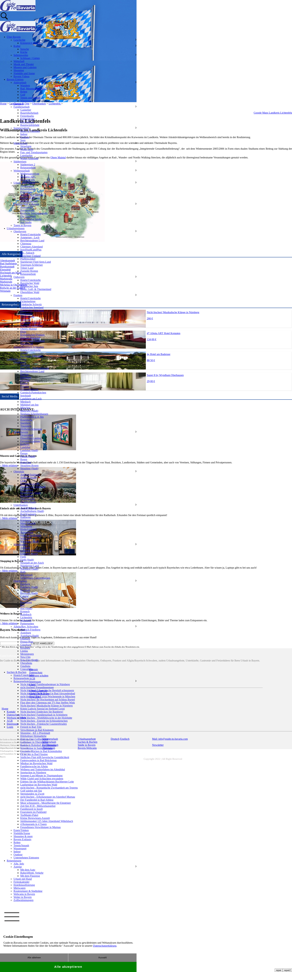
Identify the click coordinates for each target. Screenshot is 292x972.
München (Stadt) (29, 410)
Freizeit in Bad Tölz (31, 726)
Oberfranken (20, 581)
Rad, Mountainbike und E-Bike (37, 88)
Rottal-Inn (25, 462)
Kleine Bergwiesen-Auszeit (35, 818)
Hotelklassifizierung (24, 885)
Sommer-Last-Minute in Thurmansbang (41, 775)
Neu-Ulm (25, 657)
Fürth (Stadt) (27, 559)
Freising (24, 386)
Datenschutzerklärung (104, 945)
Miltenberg (26, 526)
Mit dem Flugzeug (30, 875)
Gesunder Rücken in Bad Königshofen (41, 751)
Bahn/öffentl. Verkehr (31, 872)
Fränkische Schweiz (31, 304)
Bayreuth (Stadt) (29, 593)
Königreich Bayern (30, 43)
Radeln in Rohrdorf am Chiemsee (38, 745)
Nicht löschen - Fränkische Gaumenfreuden (43, 723)
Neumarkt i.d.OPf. (30, 483)
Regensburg (26, 489)
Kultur (17, 46)
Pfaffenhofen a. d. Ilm (32, 416)
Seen (23, 140)
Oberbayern (20, 231)
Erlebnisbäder (27, 119)
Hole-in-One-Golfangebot (34, 739)
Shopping (19, 70)
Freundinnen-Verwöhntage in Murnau (40, 827)
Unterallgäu (26, 669)
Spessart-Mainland (30, 337)
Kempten (25, 647)
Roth (23, 571)
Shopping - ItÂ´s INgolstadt (35, 733)
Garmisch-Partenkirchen (33, 392)
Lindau (24, 650)
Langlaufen (26, 155)
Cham (23, 480)
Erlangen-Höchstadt (31, 550)
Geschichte (19, 40)
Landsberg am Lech (31, 398)
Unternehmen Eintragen (26, 857)
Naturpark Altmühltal (31, 325)
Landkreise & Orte (17, 359)
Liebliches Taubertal (31, 322)
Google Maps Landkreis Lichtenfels (273, 112)
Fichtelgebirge (27, 301)
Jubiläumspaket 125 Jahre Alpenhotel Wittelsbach (46, 821)
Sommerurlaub (21, 128)
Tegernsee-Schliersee (31, 264)
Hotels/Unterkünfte (30, 234)
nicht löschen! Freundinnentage (37, 687)
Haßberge (25, 319)
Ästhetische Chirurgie (31, 195)
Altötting (25, 365)
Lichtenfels (26, 617)
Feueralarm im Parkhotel (33, 812)
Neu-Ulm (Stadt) (29, 660)
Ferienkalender (21, 881)
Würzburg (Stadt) (29, 541)
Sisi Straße (26, 222)
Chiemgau (25, 243)
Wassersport (26, 100)
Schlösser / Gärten (30, 58)
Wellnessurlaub (22, 170)
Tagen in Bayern (22, 225)
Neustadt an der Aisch (32, 562)
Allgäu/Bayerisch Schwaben (29, 347)
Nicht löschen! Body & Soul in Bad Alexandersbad (47, 693)
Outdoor (24, 137)
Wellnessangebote (29, 173)
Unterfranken (21, 505)
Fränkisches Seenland (31, 307)
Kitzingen (25, 520)
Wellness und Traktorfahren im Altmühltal (42, 769)
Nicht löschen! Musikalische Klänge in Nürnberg (46, 705)
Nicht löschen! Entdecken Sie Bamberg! (41, 711)
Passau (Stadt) (27, 456)
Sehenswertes (21, 55)
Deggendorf (26, 435)
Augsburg (25, 632)
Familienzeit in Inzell (31, 809)
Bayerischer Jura (29, 286)
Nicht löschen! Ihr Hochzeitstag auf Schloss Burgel (47, 699)
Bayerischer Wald (29, 283)
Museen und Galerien (25, 67)
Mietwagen (20, 888)
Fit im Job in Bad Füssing (34, 754)
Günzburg (25, 644)
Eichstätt (24, 380)
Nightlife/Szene (22, 833)
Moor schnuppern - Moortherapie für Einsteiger (45, 802)
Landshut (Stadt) (29, 450)
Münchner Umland (30, 255)
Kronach (25, 611)
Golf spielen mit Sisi (31, 790)
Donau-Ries (26, 641)
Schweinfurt (26, 532)
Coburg (24, 596)
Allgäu (24, 353)
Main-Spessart (27, 523)
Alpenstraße (26, 207)
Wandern (25, 85)
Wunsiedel (25, 620)
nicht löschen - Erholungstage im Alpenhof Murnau (47, 796)
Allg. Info (19, 863)
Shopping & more (23, 836)
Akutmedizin (27, 185)
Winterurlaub (20, 143)
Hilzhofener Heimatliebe (33, 736)
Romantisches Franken (32, 334)
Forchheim (26, 602)
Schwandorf (26, 495)
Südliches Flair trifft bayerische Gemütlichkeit (44, 757)
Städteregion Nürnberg (32, 340)
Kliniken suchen (29, 201)
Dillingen (25, 638)
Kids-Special (27, 122)
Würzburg (25, 538)
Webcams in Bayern (24, 894)
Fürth (23, 556)
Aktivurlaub (20, 82)
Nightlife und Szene (24, 73)
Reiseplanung (14, 860)
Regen (23, 459)
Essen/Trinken (21, 830)
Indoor (23, 134)
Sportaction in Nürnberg (33, 772)
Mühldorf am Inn (29, 404)
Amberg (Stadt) (28, 477)
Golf (22, 94)
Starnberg (25, 422)
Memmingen (27, 654)
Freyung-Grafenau (30, 441)
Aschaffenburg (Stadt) (32, 511)
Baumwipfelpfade (29, 125)
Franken (18, 295)
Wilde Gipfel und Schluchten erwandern (41, 778)
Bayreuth (25, 590)
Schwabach (26, 574)
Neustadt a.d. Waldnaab (33, 486)
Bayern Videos (21, 76)
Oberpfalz (19, 471)
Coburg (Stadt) (28, 599)
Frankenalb (26, 313)
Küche (23, 52)
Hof (22, 605)
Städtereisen (20, 161)
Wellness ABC (28, 176)
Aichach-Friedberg (30, 629)
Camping (18, 103)
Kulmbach (25, 614)
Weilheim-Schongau (31, 429)
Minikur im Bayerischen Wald (36, 763)
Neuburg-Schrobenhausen (34, 413)
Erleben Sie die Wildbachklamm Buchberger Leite (47, 781)
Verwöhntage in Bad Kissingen (37, 729)
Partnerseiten (27, 623)
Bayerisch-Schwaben (31, 356)
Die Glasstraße (28, 216)
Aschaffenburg (28, 508)
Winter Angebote (29, 158)
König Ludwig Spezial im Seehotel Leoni (42, 708)
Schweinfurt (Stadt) (30, 535)
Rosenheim (26, 419)
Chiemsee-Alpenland (31, 246)
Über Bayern (14, 36)
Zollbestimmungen (23, 900)
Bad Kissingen (28, 514)
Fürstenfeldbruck (29, 389)
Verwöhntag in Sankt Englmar (36, 748)
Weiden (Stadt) (28, 502)
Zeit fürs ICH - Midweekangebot (37, 805)
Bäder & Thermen (30, 131)
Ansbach (25, 547)
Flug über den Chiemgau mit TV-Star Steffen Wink (47, 702)
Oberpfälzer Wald (29, 292)
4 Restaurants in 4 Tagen (33, 824)
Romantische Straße (31, 219)
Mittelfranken (21, 544)
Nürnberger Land (29, 565)
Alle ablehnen (34, 957)
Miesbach (25, 401)
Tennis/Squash (21, 845)
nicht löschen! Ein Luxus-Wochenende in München (47, 696)
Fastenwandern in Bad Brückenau (38, 760)
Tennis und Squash (30, 97)
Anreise (18, 866)
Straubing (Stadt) (29, 468)
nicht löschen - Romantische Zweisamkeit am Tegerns (49, 787)
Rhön (23, 331)
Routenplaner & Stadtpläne (28, 891)
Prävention (26, 191)
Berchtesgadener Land (32, 240)
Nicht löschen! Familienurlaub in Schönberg (43, 714)
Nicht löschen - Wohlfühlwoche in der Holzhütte (46, 717)
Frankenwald (27, 316)
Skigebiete (25, 146)
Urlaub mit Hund (23, 878)
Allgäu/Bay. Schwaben (26, 626)
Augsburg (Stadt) (29, 635)
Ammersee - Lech (29, 237)
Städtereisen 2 (27, 164)
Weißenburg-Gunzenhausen (35, 578)
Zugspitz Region (29, 271)
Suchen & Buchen (16, 672)
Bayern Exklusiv (22, 839)
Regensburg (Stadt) (30, 492)
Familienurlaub (22, 106)
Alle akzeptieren (68, 966)
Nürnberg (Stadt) (29, 568)
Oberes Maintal (28, 328)
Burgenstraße (27, 210)
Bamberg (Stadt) (29, 587)
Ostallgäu (25, 666)
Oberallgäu (26, 663)
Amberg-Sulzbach (30, 474)
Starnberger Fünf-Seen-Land (35, 261)
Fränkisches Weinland (32, 310)
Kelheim (24, 444)
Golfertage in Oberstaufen (34, 742)
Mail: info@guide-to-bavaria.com (170, 738)
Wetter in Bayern (23, 897)
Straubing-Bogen (29, 465)
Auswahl (102, 957)
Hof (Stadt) (26, 608)
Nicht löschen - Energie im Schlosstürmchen (44, 720)
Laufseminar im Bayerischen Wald (38, 784)
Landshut (25, 447)
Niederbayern (21, 432)
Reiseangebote (28, 167)
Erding (24, 383)
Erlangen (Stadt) (29, 553)
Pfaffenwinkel (27, 258)
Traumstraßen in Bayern (26, 204)
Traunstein (25, 426)
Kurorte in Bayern (30, 198)
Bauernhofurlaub (29, 112)
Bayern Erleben (15, 79)
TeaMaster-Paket (29, 815)
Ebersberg (25, 377)
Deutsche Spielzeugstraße (34, 213)
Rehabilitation (27, 188)
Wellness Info (27, 179)
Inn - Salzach (27, 252)
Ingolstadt (25, 395)
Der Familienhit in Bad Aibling (36, 799)
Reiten (23, 91)
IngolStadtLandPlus (30, 249)
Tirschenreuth (27, 498)
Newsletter (158, 745)
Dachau (24, 374)
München (25, 407)
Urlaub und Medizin (24, 182)
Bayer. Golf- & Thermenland (35, 289)
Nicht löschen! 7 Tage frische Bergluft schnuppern (47, 690)
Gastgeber (25, 109)
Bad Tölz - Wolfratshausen (34, 368)
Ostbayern (19, 277)
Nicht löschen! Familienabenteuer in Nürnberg (45, 684)
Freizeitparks (27, 115)
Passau (24, 453)
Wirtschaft (19, 61)
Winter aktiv (26, 149)
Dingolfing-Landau (30, 438)
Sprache (24, 49)
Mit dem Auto (27, 869)
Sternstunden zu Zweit (32, 793)
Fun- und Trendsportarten (33, 152)
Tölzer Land (26, 267)
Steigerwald (26, 343)
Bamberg (25, 584)
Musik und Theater (24, 64)
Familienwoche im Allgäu (34, 766)
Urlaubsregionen (16, 228)
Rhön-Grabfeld (28, 529)
